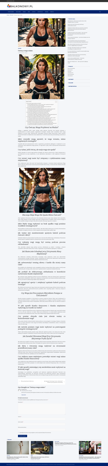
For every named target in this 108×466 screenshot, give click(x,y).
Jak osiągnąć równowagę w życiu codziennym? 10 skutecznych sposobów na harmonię (53, 382)
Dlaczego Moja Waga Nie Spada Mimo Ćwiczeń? (35, 107)
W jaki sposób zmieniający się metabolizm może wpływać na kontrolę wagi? (40, 124)
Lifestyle (33, 11)
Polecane (10, 439)
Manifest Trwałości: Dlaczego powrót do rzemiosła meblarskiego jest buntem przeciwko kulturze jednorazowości (78, 29)
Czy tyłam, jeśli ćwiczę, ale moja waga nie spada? (36, 105)
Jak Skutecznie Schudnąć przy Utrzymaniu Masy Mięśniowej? (37, 112)
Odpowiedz (23, 394)
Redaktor (61, 445)
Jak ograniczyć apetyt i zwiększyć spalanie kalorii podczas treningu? (39, 115)
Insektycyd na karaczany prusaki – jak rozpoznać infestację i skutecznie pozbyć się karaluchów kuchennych (77, 34)
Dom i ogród (18, 11)
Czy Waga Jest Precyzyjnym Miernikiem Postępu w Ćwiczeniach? (38, 116)
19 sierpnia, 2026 (9, 459)
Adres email (20, 421)
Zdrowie (46, 11)
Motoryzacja (40, 11)
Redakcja (52, 11)
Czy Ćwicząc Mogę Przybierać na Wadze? (34, 103)
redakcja (25, 52)
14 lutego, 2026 (33, 459)
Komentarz (20, 402)
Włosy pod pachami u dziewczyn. (27, 381)
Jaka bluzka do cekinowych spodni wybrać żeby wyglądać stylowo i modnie (17, 458)
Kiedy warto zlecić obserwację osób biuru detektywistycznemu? (40, 458)
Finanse (24, 11)
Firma (29, 11)
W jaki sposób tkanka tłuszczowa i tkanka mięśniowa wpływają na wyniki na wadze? (42, 117)
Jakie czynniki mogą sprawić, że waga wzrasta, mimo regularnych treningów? (41, 104)
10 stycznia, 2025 (21, 52)
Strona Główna (11, 11)
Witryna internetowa (22, 427)
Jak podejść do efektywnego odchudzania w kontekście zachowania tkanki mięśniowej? (42, 114)
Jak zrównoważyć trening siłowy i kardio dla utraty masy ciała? (38, 113)
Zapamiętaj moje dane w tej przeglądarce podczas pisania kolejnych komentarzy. (35, 432)
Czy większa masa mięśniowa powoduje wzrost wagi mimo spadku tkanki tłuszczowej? (42, 123)
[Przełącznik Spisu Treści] (55, 102)
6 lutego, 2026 (57, 445)
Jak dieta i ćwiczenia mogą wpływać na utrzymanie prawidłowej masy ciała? (40, 122)
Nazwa (19, 416)
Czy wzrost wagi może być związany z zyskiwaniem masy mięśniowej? (39, 106)
